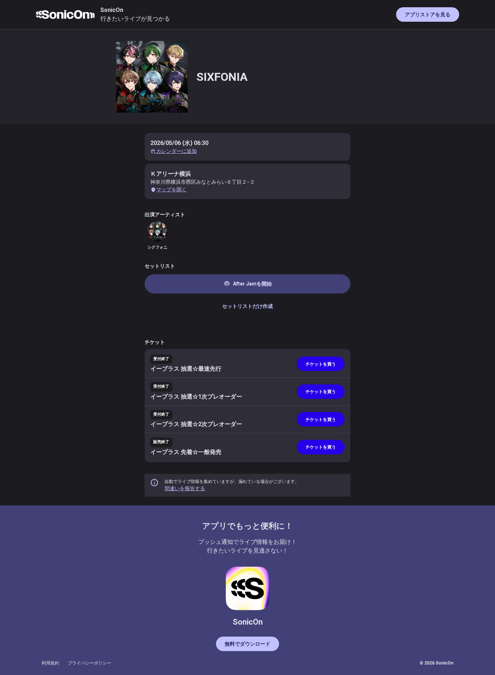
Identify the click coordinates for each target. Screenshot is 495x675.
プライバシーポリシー (89, 663)
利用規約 (50, 663)
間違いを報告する (185, 488)
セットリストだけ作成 (247, 306)
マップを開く (171, 189)
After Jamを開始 (248, 284)
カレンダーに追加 (176, 151)
